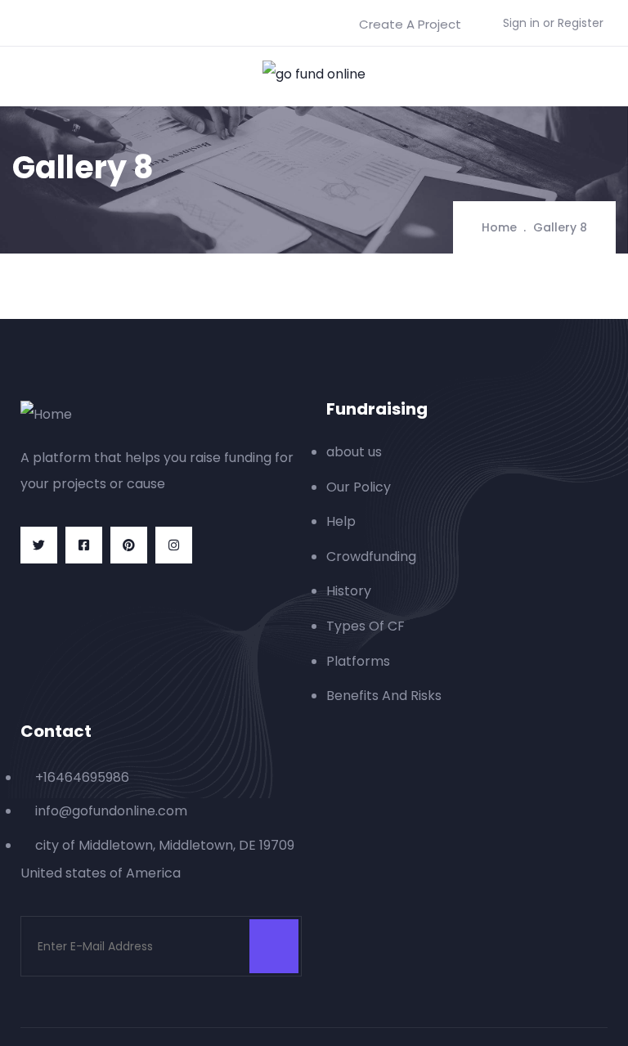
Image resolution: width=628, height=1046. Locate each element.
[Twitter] (38, 545)
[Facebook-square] (83, 545)
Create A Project (410, 24)
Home (499, 227)
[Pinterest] (128, 545)
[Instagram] (173, 545)
